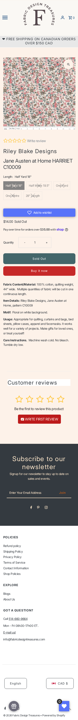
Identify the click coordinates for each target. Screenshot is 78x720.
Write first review (41, 419)
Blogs (6, 593)
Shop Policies (12, 574)
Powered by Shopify (53, 715)
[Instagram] (46, 508)
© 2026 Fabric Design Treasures (22, 715)
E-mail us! (9, 632)
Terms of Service (14, 562)
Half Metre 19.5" (39, 185)
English (15, 683)
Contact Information (16, 568)
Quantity (8, 242)
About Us (9, 599)
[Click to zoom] (68, 64)
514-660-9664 (18, 619)
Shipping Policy (13, 551)
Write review (36, 141)
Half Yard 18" (14, 185)
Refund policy (12, 546)
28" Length (33, 195)
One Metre (12, 195)
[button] (39, 212)
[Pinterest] (38, 508)
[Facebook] (31, 508)
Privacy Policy (12, 557)
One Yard (62, 185)
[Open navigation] (11, 17)
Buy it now (39, 271)
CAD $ (63, 683)
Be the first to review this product (39, 409)
